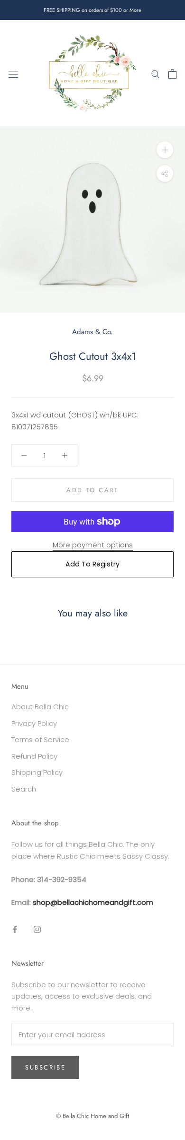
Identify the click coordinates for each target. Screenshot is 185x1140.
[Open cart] (172, 74)
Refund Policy (34, 756)
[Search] (155, 73)
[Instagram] (37, 929)
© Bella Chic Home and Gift (92, 1115)
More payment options (93, 545)
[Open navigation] (13, 74)
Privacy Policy (34, 723)
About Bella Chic (40, 707)
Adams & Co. (92, 332)
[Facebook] (14, 929)
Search (23, 789)
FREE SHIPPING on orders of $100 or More (92, 10)
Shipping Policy (37, 772)
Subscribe (45, 1067)
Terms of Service (40, 739)
